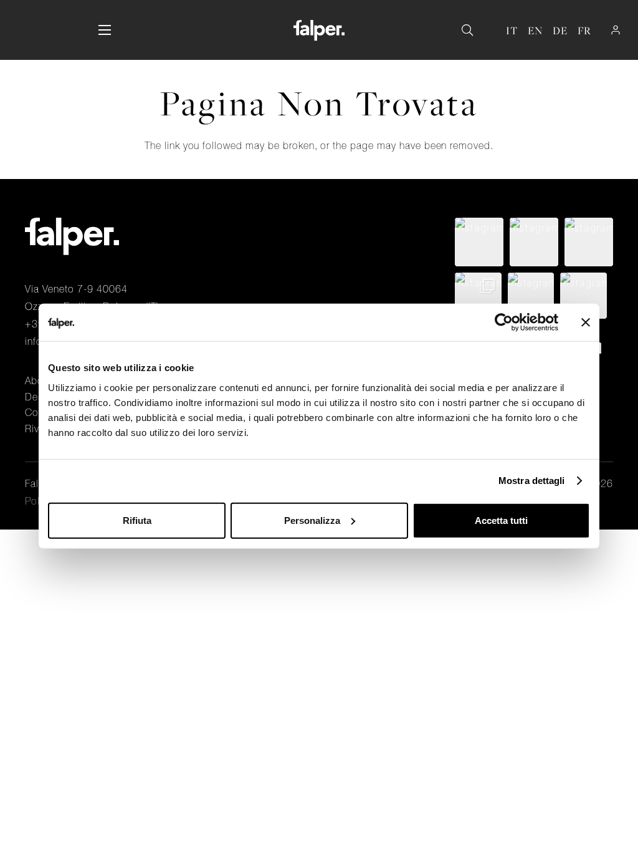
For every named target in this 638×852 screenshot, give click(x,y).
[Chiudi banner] (585, 322)
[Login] (615, 30)
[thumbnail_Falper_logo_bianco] (319, 30)
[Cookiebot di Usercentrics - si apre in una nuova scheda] (503, 322)
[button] (104, 30)
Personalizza (312, 520)
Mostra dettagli (531, 480)
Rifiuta (137, 520)
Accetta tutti (501, 520)
